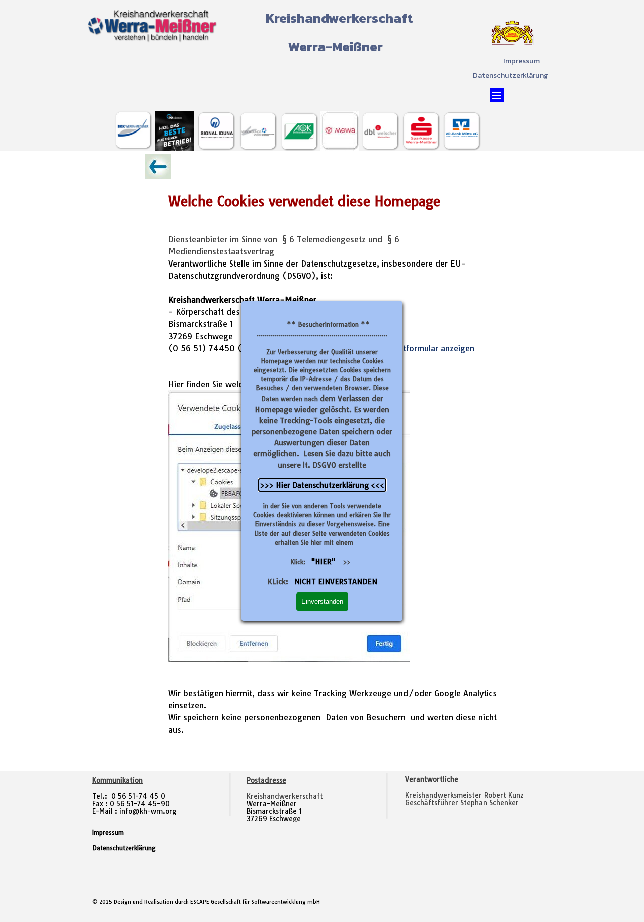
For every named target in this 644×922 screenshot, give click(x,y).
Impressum (521, 61)
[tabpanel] (476, 795)
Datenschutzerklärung (510, 75)
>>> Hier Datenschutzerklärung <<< (322, 485)
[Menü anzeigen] (497, 95)
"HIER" (323, 561)
